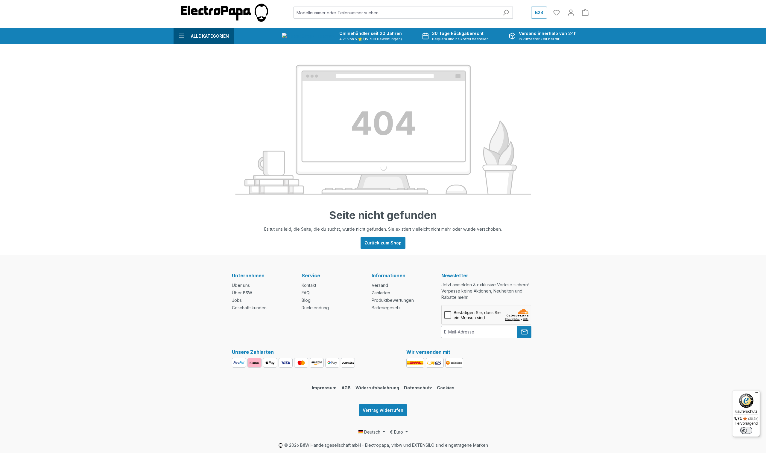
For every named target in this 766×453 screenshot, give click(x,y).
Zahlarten (381, 292)
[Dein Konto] (571, 12)
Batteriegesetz (386, 307)
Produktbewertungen (393, 300)
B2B (539, 12)
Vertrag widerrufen (383, 410)
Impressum (324, 387)
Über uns (241, 285)
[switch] (746, 430)
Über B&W (242, 292)
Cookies (446, 387)
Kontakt (309, 285)
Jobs (237, 300)
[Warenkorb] (585, 12)
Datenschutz (418, 387)
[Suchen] (506, 13)
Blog (306, 300)
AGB (346, 387)
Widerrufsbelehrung (377, 387)
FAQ (306, 292)
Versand (380, 285)
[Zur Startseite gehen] (224, 12)
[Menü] (756, 393)
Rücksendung (315, 307)
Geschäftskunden (249, 307)
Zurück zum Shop (383, 242)
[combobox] (396, 13)
